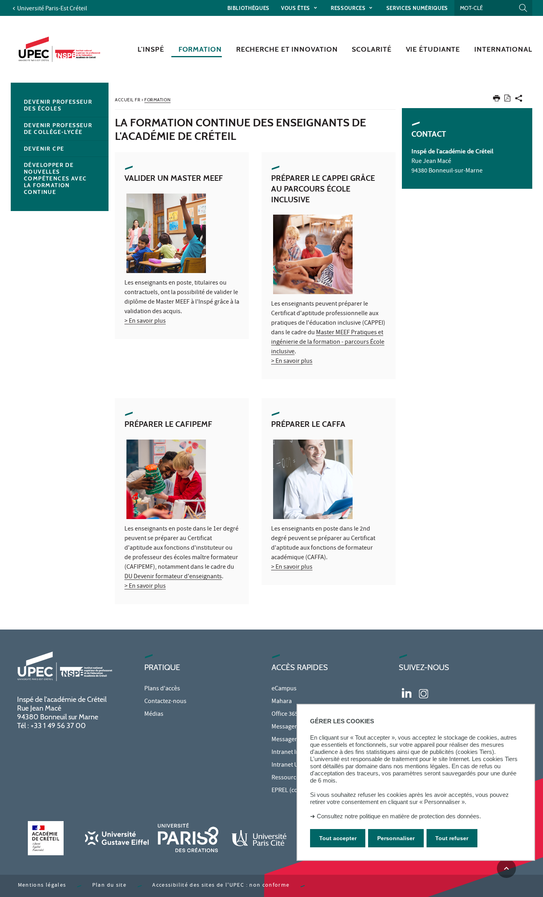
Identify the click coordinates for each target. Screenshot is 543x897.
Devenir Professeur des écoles (58, 105)
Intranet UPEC (290, 765)
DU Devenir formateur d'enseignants (173, 577)
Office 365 (285, 714)
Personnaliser (396, 838)
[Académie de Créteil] (46, 838)
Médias (153, 714)
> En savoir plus (145, 321)
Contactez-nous (165, 702)
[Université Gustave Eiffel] (117, 838)
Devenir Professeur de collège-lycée (58, 129)
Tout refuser (451, 838)
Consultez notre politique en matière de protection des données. (399, 816)
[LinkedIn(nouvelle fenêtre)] (406, 692)
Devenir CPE (44, 148)
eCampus (284, 689)
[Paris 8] (188, 838)
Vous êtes (296, 8)
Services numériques (417, 8)
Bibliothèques (248, 8)
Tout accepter (338, 838)
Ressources (349, 8)
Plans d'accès (162, 689)
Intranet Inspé (290, 753)
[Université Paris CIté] (259, 838)
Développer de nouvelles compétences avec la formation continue (55, 178)
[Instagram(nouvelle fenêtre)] (423, 692)
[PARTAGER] (518, 100)
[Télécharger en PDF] (507, 99)
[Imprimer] (496, 100)
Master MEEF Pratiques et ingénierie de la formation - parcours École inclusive (327, 342)
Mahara (282, 702)
